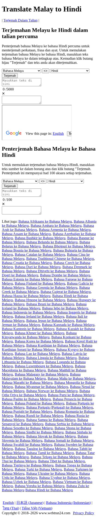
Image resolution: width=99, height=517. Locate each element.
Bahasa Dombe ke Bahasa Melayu (65, 275)
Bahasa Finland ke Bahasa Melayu (40, 283)
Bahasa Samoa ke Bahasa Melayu (51, 420)
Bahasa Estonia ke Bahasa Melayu (27, 279)
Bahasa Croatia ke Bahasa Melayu (27, 263)
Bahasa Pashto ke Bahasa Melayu (26, 399)
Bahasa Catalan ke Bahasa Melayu (40, 254)
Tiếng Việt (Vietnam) (37, 508)
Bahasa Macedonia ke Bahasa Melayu (43, 368)
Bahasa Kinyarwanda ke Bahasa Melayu (39, 335)
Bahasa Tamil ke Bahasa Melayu (50, 453)
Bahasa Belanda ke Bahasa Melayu (52, 242)
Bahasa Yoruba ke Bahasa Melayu (39, 486)
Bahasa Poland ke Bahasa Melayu (39, 403)
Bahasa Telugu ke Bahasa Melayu (55, 457)
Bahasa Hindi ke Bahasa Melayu (49, 490)
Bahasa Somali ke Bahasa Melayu (69, 440)
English (8, 503)
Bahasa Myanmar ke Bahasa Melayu (41, 387)
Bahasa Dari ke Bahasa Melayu (38, 267)
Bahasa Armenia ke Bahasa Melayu (65, 230)
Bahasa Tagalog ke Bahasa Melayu (40, 449)
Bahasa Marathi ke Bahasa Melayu (27, 383)
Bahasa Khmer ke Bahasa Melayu (39, 333)
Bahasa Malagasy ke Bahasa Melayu (41, 374)
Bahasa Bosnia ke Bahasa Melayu (26, 250)
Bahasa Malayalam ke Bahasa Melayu (41, 376)
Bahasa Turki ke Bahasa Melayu (38, 469)
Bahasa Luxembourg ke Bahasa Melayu (44, 366)
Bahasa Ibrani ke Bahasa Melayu (50, 304)
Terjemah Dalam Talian (20, 20)
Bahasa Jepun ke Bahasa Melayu (50, 321)
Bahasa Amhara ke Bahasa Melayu (56, 226)
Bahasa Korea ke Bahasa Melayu (39, 341)
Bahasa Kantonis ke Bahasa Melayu (28, 329)
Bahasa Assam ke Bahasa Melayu (26, 234)
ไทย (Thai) (11, 508)
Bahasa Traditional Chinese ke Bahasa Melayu (60, 259)
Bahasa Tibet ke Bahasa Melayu (61, 461)
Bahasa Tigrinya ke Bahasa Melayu (27, 465)
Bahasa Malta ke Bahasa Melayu (71, 378)
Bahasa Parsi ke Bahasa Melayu (71, 395)
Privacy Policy (83, 513)
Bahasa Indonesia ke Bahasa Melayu (28, 312)
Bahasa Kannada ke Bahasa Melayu (68, 325)
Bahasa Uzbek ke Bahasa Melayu (26, 482)
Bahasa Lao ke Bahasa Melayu (37, 354)
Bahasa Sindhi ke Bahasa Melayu (39, 432)
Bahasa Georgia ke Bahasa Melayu (51, 287)
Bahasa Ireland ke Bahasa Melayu (39, 316)
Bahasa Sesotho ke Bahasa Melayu (27, 428)
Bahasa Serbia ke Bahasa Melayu (69, 424)
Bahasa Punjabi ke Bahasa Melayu (27, 411)
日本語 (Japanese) (30, 503)
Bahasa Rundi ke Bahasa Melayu (39, 416)
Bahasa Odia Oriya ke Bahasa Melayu (46, 393)
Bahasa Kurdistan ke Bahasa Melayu (53, 345)
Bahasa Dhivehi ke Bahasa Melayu (51, 271)
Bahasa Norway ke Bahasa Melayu (52, 391)
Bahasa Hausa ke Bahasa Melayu (26, 296)
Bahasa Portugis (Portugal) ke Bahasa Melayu (59, 407)
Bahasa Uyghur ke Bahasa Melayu (64, 478)
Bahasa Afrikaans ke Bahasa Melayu (45, 221)
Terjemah (10, 75)
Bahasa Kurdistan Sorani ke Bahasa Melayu (47, 347)
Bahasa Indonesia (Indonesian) (68, 503)
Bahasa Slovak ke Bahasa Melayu (51, 436)
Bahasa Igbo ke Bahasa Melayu (65, 308)
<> (45, 71)
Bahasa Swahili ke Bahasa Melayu (27, 445)
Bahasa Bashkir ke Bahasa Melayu (40, 238)
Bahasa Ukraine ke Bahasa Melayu (51, 473)
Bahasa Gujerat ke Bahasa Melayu (66, 292)
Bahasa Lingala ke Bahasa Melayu (51, 358)
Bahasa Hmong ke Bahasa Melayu (40, 300)
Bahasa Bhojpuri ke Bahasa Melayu (69, 246)
